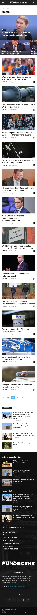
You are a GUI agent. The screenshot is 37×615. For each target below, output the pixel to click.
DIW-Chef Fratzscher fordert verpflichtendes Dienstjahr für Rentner (18, 302)
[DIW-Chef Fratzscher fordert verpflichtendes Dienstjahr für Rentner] (18, 291)
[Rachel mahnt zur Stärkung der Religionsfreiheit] (18, 263)
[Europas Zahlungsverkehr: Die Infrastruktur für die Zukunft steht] (7, 436)
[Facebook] (14, 600)
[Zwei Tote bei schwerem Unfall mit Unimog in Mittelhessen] (18, 346)
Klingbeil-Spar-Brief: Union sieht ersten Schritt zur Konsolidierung (18, 189)
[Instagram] (23, 600)
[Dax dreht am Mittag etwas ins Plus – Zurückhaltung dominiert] (18, 150)
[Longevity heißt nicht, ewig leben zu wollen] (7, 445)
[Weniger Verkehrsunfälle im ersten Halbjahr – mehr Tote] (18, 374)
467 (18, 398)
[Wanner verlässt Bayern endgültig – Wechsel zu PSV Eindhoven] (18, 66)
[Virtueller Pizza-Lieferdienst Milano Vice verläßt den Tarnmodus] (7, 472)
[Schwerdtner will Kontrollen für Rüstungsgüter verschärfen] (18, 27)
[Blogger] (9, 600)
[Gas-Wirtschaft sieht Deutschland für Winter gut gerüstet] (18, 94)
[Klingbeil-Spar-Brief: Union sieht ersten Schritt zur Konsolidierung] (18, 177)
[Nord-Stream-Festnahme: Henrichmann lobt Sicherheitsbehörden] (18, 205)
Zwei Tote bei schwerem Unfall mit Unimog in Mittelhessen (17, 358)
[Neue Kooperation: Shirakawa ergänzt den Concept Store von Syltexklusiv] (7, 426)
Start (3, 8)
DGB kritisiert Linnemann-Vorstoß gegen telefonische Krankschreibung (17, 247)
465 (8, 398)
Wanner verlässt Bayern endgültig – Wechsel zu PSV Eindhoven (17, 78)
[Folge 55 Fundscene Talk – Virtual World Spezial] (7, 482)
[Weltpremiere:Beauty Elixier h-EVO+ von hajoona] (7, 463)
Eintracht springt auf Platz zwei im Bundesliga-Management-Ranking (17, 133)
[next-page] (22, 397)
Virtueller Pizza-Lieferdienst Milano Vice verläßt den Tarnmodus (22, 472)
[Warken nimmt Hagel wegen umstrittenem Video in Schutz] (15, 47)
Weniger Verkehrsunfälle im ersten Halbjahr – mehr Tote (17, 386)
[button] (3, 611)
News (3, 29)
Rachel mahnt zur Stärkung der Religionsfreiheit (15, 275)
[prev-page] (3, 397)
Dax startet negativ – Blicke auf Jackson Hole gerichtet (15, 330)
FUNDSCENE (5, 82)
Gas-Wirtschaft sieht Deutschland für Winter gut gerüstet (18, 106)
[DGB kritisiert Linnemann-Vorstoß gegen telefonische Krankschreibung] (18, 235)
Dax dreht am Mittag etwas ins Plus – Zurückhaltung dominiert (18, 161)
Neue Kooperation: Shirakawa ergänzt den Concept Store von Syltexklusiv (23, 425)
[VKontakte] (28, 600)
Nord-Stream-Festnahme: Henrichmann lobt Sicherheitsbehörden (13, 218)
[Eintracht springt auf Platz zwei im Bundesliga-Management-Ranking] (18, 122)
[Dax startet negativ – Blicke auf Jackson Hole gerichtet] (18, 318)
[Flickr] (18, 600)
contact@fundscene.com (17, 587)
